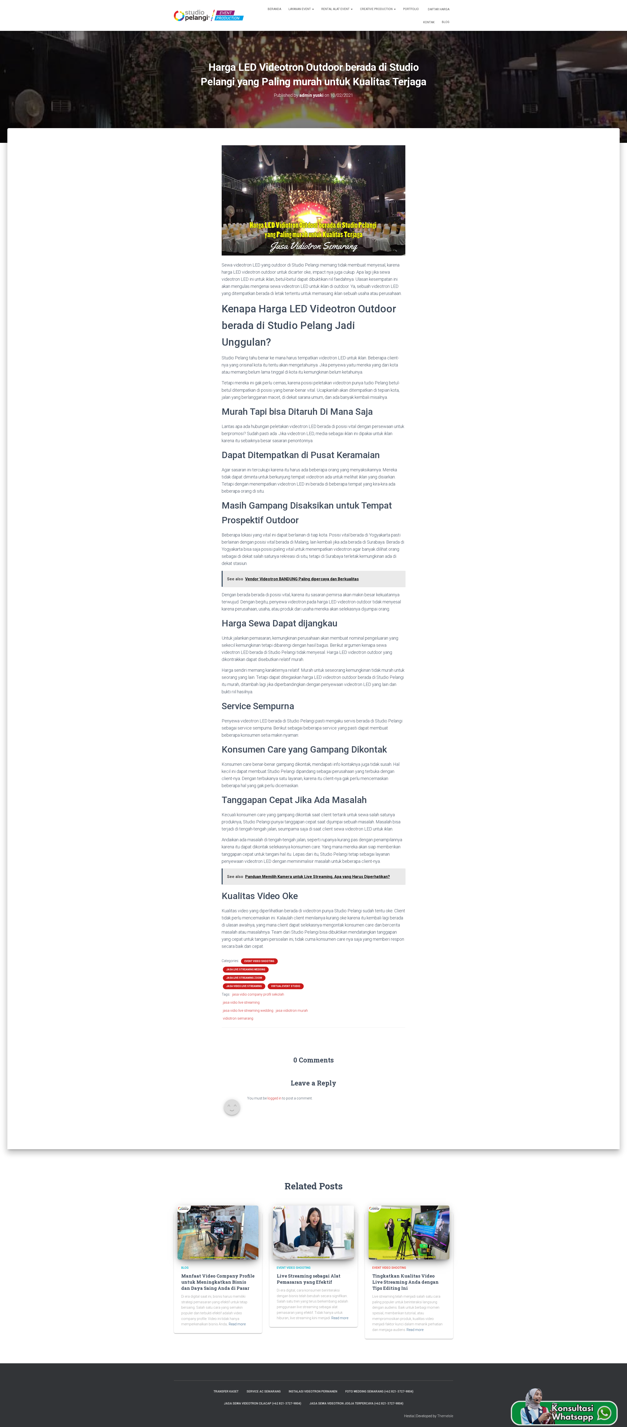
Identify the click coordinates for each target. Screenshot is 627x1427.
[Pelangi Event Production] (208, 15)
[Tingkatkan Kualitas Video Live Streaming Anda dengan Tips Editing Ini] (409, 1232)
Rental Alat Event (335, 9)
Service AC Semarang (264, 1391)
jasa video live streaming (244, 986)
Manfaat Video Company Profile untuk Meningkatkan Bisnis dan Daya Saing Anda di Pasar (217, 1282)
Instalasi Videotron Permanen (313, 1391)
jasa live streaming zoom (244, 977)
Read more (237, 1324)
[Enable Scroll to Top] (617, 1417)
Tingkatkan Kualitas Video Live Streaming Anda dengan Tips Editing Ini (405, 1282)
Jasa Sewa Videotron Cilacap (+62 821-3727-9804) (262, 1403)
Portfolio (411, 9)
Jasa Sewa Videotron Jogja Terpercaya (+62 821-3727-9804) (356, 1403)
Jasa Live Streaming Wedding (245, 969)
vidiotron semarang (238, 1018)
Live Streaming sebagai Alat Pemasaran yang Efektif (308, 1279)
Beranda (274, 9)
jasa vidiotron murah (292, 1010)
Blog (445, 22)
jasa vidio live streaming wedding (248, 1010)
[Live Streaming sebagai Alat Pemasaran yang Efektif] (313, 1232)
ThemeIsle (445, 1416)
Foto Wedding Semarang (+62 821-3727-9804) (379, 1391)
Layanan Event (300, 9)
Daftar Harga (438, 9)
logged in (274, 1098)
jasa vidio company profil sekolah (258, 994)
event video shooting (259, 961)
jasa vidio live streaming (241, 1002)
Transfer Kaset (226, 1391)
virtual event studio (285, 986)
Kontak (428, 22)
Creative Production (376, 9)
